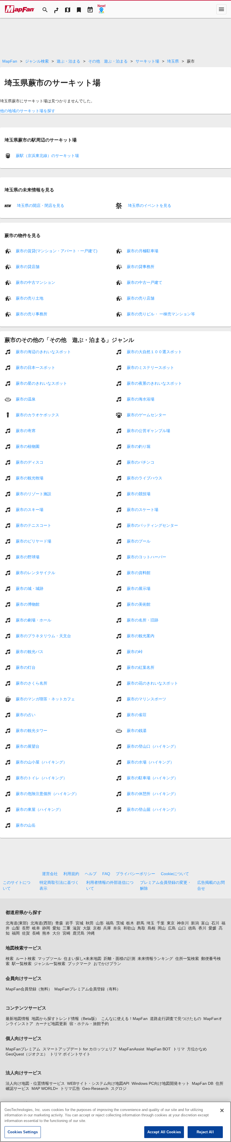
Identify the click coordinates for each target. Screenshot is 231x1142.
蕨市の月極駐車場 (142, 251)
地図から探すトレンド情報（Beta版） (65, 1018)
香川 (202, 928)
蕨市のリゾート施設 (33, 494)
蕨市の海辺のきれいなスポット (43, 351)
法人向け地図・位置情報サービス (35, 1083)
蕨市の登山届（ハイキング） (152, 809)
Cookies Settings (23, 1132)
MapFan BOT (158, 1049)
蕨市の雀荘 (136, 714)
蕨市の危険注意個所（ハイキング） (47, 793)
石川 (215, 923)
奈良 (117, 928)
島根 (152, 928)
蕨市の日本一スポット (35, 367)
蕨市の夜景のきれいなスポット (154, 383)
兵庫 (107, 928)
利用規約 (71, 873)
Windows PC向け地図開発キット (161, 1083)
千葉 (161, 923)
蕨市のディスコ (29, 462)
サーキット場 (147, 61)
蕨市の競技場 (138, 494)
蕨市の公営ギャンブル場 (148, 430)
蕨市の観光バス (29, 651)
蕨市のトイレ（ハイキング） (41, 778)
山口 (182, 928)
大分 (56, 933)
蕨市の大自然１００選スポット (154, 351)
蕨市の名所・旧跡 (142, 620)
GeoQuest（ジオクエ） (27, 1054)
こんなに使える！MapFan (124, 1018)
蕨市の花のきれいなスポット (152, 683)
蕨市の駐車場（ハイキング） (152, 778)
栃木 (130, 923)
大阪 (87, 928)
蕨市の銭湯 (136, 730)
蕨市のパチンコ (140, 462)
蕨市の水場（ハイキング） (150, 762)
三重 (66, 928)
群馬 (140, 923)
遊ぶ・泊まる (68, 61)
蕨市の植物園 (27, 446)
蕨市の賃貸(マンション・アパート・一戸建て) (56, 251)
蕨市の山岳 (25, 825)
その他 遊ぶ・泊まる (108, 61)
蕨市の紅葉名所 (140, 667)
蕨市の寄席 (25, 430)
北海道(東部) (17, 923)
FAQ (106, 873)
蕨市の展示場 (138, 588)
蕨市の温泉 (25, 399)
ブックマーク (79, 963)
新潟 (195, 923)
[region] (115, 1121)
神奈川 (183, 923)
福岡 (16, 933)
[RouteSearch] (56, 9)
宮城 (79, 923)
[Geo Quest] (101, 9)
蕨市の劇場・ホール (33, 620)
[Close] (222, 1110)
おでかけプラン (107, 963)
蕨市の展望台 (27, 746)
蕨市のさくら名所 (31, 683)
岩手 (69, 923)
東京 (171, 923)
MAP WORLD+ (45, 1088)
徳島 (192, 928)
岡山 (162, 928)
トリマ (179, 1049)
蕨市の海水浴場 (140, 399)
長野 (26, 928)
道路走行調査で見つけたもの (175, 1018)
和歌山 (129, 928)
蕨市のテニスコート (33, 525)
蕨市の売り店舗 (140, 298)
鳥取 (141, 928)
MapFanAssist (131, 1049)
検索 (10, 958)
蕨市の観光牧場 (29, 478)
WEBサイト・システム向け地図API (98, 1083)
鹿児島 (79, 933)
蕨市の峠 (135, 651)
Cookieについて (175, 873)
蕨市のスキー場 (29, 509)
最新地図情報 (17, 1018)
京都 (97, 928)
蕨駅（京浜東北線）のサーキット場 (47, 155)
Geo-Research (95, 1088)
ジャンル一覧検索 (49, 963)
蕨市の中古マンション (35, 282)
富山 (205, 923)
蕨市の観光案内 (140, 636)
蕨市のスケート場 (142, 509)
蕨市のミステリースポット (150, 367)
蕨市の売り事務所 (31, 314)
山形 (100, 923)
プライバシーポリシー (135, 873)
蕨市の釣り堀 (138, 446)
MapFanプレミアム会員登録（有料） (87, 989)
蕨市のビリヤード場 (33, 541)
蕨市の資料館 (138, 572)
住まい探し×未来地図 (82, 958)
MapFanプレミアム (23, 1049)
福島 (110, 923)
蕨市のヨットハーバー (146, 557)
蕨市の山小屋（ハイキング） (41, 762)
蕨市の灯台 (25, 667)
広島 (172, 928)
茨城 (120, 923)
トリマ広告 (70, 1088)
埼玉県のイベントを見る (149, 205)
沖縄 (91, 933)
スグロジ (118, 1088)
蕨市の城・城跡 (29, 588)
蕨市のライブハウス (144, 478)
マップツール (49, 958)
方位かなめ (197, 1049)
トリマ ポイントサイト (70, 1054)
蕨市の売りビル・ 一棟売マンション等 (161, 314)
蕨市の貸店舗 (27, 266)
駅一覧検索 (22, 963)
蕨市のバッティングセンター (152, 525)
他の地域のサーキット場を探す (27, 111)
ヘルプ (91, 873)
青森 (59, 923)
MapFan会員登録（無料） (29, 989)
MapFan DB (202, 1083)
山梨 (16, 928)
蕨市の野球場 (27, 557)
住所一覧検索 (187, 958)
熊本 (46, 933)
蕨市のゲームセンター (146, 415)
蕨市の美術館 (138, 604)
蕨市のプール (138, 541)
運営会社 (50, 873)
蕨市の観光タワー (31, 730)
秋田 (90, 923)
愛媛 (212, 928)
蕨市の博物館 (27, 604)
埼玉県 (173, 61)
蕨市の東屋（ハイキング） (39, 809)
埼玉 (150, 923)
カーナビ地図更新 (51, 1023)
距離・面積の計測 (119, 958)
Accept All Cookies (164, 1132)
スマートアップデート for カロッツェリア (80, 1049)
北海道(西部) (41, 923)
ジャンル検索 (37, 61)
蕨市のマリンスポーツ (146, 699)
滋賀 (77, 928)
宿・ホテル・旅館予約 (89, 1023)
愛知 (56, 928)
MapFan (9, 61)
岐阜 (36, 928)
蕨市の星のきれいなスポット (41, 383)
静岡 (46, 928)
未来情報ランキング (155, 958)
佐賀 (26, 933)
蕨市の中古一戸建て (144, 282)
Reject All (205, 1132)
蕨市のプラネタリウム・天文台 (43, 636)
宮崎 (66, 933)
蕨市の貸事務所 (140, 266)
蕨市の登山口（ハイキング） (152, 746)
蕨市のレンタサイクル (35, 572)
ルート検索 (25, 958)
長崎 (36, 933)
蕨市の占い (25, 714)
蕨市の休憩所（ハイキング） (152, 793)
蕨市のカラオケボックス (37, 415)
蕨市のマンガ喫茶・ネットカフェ (45, 699)
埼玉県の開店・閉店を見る (40, 205)
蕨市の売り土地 (29, 298)
